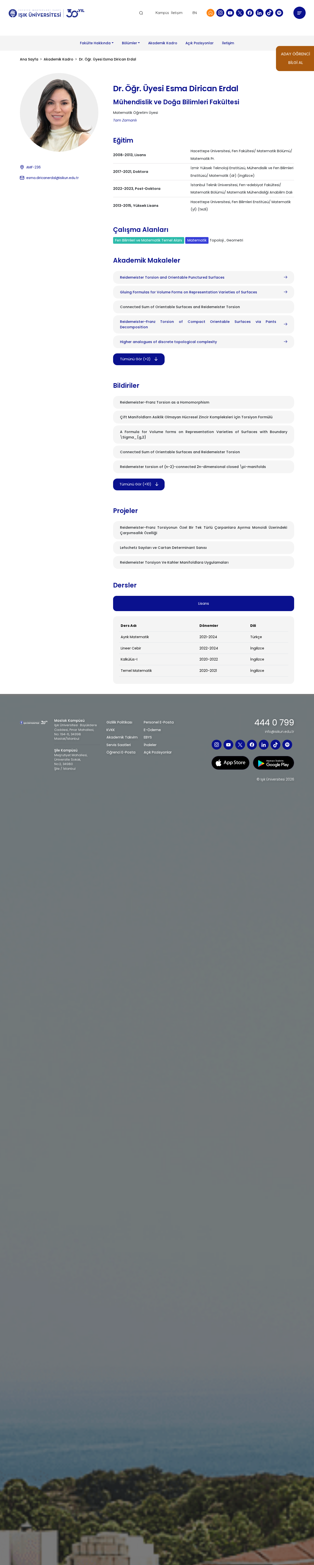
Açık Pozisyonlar (199, 43)
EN (195, 12)
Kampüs (162, 13)
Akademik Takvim (122, 737)
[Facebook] (250, 13)
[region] (203, 650)
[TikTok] (269, 13)
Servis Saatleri (118, 744)
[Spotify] (279, 13)
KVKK (110, 729)
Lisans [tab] (203, 603)
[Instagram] (220, 13)
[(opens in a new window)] (230, 762)
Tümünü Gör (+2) (135, 359)
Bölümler (129, 43)
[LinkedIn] (259, 13)
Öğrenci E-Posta (120, 752)
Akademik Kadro (162, 43)
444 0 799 (274, 723)
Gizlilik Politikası (119, 722)
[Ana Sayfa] (210, 13)
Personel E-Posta (159, 722)
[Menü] (299, 13)
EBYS (148, 737)
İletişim (177, 13)
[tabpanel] (203, 650)
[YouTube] (230, 13)
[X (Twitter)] (240, 13)
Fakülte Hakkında (95, 43)
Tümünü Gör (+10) (135, 484)
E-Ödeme (152, 729)
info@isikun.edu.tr (279, 732)
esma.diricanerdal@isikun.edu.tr (52, 178)
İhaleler (150, 744)
